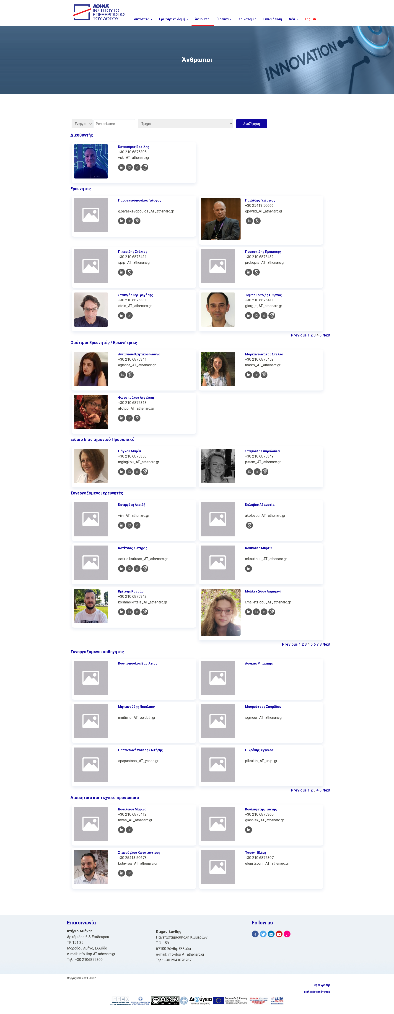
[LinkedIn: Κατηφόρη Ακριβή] (121, 525)
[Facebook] (255, 934)
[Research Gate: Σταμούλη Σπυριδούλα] (257, 471)
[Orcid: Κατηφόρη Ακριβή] (129, 525)
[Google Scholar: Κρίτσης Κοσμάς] (144, 611)
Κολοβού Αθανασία (260, 505)
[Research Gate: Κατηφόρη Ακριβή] (137, 525)
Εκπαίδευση (272, 19)
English (310, 19)
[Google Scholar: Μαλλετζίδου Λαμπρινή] (271, 611)
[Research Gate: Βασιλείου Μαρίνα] (129, 829)
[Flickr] (287, 934)
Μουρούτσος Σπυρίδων (263, 707)
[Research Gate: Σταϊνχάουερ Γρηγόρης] (129, 315)
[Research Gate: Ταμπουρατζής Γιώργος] (264, 315)
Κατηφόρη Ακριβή (131, 505)
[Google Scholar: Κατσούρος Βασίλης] (144, 167)
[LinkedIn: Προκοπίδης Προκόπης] (248, 272)
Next (326, 335)
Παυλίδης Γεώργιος (260, 200)
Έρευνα (223, 19)
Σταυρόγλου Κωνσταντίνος (139, 852)
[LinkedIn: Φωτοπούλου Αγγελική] (121, 418)
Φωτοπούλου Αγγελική (136, 397)
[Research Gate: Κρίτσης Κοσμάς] (137, 611)
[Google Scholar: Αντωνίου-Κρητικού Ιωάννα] (130, 374)
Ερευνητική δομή (172, 19)
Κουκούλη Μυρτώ (258, 548)
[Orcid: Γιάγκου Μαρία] (129, 471)
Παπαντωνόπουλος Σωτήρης (140, 750)
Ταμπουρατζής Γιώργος (263, 295)
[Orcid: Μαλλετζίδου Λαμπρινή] (256, 611)
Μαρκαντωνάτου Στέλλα (264, 354)
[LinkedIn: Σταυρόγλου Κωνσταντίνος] (121, 873)
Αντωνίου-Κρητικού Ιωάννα (139, 354)
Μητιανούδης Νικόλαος (136, 707)
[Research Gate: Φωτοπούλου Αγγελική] (129, 418)
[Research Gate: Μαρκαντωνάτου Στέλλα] (256, 374)
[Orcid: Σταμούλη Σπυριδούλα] (249, 471)
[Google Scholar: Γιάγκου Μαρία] (144, 471)
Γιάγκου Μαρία (129, 451)
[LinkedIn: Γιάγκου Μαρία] (121, 471)
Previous (299, 335)
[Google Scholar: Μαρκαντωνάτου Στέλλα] (264, 374)
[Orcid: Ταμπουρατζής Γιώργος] (256, 315)
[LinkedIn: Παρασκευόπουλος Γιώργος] (121, 220)
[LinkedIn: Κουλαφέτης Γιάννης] (248, 829)
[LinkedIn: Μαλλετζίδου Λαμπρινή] (248, 611)
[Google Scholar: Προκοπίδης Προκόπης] (256, 272)
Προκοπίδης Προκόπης (263, 252)
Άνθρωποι (203, 19)
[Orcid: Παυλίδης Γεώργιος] (249, 220)
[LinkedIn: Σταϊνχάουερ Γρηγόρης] (121, 315)
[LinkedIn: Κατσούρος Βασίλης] (121, 167)
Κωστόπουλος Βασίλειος (137, 663)
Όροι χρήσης (322, 985)
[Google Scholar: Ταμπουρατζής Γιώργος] (271, 315)
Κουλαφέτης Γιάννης (261, 809)
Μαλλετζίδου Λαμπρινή (263, 591)
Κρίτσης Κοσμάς (130, 591)
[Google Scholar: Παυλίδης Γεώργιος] (257, 220)
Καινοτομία (247, 19)
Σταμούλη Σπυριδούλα (262, 451)
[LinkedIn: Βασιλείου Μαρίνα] (121, 829)
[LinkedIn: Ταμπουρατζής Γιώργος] (248, 315)
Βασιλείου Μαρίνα (132, 809)
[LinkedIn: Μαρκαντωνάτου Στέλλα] (248, 374)
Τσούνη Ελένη (255, 852)
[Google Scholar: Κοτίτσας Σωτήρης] (144, 568)
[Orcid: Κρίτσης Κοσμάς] (129, 611)
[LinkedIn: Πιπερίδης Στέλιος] (121, 272)
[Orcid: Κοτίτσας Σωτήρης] (129, 568)
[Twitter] (263, 934)
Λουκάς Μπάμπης (259, 663)
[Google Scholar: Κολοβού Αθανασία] (249, 525)
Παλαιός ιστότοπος (317, 991)
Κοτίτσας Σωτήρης (132, 548)
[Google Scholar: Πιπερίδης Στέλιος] (129, 272)
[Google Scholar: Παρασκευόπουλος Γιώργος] (137, 220)
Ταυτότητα (141, 19)
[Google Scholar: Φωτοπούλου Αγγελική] (137, 418)
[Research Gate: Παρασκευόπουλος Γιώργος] (129, 220)
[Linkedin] (271, 934)
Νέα (292, 19)
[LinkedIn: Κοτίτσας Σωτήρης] (121, 568)
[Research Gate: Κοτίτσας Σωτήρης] (137, 568)
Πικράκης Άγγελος (259, 750)
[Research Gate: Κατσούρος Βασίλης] (137, 167)
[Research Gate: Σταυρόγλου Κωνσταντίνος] (129, 873)
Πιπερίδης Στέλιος (132, 252)
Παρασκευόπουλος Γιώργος (139, 200)
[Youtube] (279, 934)
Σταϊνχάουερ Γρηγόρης (135, 295)
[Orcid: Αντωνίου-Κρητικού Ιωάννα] (122, 374)
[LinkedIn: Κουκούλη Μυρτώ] (248, 568)
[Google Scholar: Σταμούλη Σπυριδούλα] (265, 471)
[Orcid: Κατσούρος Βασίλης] (129, 167)
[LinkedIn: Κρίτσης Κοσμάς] (121, 611)
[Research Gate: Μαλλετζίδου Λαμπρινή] (264, 611)
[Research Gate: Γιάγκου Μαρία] (137, 471)
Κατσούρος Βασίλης (133, 147)
